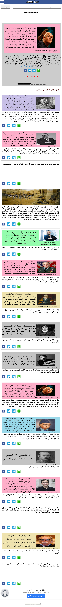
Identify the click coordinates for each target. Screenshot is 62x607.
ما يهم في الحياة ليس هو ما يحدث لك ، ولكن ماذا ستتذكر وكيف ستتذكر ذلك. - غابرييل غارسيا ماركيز (30, 552)
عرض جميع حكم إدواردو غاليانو (36, 596)
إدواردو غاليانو (26, 65)
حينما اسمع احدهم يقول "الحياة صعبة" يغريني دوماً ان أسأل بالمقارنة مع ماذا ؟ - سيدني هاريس (31, 164)
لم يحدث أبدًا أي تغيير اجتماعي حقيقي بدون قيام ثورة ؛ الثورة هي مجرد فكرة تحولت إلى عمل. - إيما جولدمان (30, 341)
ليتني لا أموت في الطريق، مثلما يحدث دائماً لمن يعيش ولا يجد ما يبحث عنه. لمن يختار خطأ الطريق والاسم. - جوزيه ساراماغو (30, 565)
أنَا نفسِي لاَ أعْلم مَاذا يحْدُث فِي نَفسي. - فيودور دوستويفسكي (41, 467)
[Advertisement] (31, 17)
